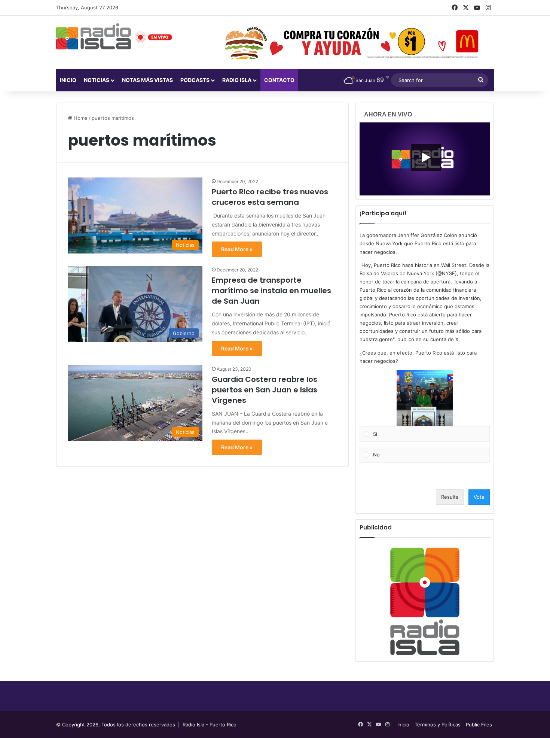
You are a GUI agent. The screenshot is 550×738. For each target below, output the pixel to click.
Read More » (237, 249)
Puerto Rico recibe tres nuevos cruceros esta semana (270, 196)
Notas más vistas (147, 80)
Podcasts (195, 80)
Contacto (279, 80)
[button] (425, 398)
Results (449, 497)
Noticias (96, 80)
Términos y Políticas (438, 725)
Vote (479, 497)
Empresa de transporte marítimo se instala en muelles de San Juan (271, 290)
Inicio (68, 80)
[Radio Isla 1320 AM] (93, 36)
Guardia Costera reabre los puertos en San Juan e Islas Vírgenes (264, 390)
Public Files (479, 725)
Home (80, 118)
